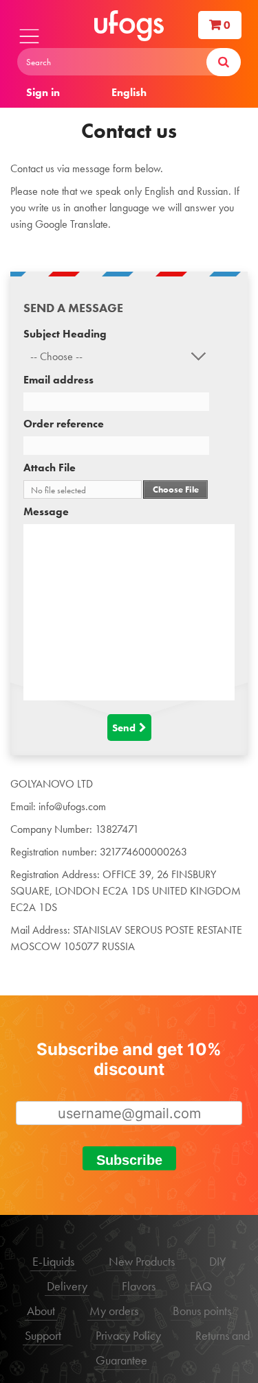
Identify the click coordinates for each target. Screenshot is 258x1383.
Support (43, 1335)
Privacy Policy (128, 1335)
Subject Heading (65, 334)
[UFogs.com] (129, 25)
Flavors (138, 1286)
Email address (58, 380)
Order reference (63, 423)
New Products (142, 1261)
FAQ (201, 1286)
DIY (217, 1261)
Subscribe (129, 1160)
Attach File (49, 467)
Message (46, 511)
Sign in (43, 92)
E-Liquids (53, 1261)
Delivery (67, 1286)
